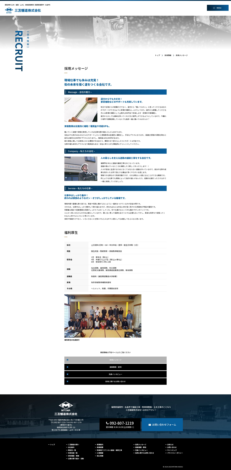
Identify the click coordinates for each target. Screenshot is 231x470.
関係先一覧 (72, 450)
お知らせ (170, 444)
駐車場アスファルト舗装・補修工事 (109, 450)
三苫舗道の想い (73, 444)
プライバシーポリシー (175, 453)
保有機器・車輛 (73, 456)
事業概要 (100, 447)
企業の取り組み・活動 (76, 458)
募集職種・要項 (115, 367)
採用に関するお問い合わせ (115, 381)
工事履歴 (100, 453)
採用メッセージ (182, 55)
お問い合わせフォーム (164, 424)
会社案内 (71, 447)
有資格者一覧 (72, 453)
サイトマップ (172, 450)
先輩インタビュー (115, 374)
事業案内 (100, 444)
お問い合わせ (172, 447)
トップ (157, 55)
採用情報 (168, 55)
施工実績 (100, 456)
